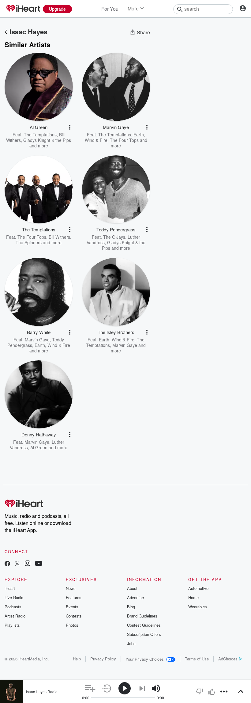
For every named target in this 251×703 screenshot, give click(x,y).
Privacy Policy (103, 659)
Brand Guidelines (142, 616)
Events (72, 607)
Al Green (38, 447)
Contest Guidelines (144, 625)
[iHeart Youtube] (38, 564)
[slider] (173, 688)
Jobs (131, 643)
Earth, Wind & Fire (52, 345)
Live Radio (14, 597)
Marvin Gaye (37, 339)
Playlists (12, 625)
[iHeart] (23, 9)
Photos (72, 625)
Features (73, 597)
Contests (74, 616)
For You (109, 8)
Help (77, 659)
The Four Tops (124, 140)
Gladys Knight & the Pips (47, 140)
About (132, 588)
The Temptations (40, 134)
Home (193, 597)
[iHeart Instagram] (27, 564)
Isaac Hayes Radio (42, 691)
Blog (131, 607)
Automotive (198, 588)
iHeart (10, 588)
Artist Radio (15, 616)
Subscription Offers (144, 634)
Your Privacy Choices (145, 659)
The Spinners (29, 242)
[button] (70, 127)
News (71, 588)
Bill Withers (59, 237)
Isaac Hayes (28, 31)
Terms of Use (197, 659)
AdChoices (228, 659)
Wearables (197, 607)
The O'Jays (114, 237)
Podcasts (13, 607)
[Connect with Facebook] (7, 564)
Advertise (135, 597)
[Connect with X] (17, 564)
